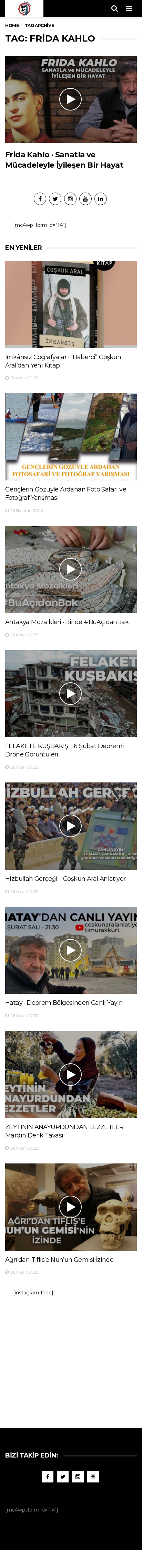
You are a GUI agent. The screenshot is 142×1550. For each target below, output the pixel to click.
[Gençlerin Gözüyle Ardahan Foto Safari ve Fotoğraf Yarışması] (71, 436)
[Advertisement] (71, 1358)
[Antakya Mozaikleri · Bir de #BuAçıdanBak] (71, 569)
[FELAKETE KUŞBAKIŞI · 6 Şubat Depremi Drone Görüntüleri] (71, 693)
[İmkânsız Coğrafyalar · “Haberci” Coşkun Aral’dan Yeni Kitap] (71, 304)
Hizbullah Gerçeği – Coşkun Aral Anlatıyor (65, 879)
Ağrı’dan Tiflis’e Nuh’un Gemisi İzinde (59, 1260)
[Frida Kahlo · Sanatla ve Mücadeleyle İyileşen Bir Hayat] (71, 99)
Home (12, 25)
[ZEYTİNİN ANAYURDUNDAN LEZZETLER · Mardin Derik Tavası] (71, 1074)
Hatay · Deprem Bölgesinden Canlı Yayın (64, 1003)
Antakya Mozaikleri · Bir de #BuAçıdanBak (67, 622)
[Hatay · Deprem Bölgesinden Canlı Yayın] (71, 950)
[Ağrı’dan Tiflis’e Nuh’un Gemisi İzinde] (71, 1207)
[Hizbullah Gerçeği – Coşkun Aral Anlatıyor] (71, 826)
